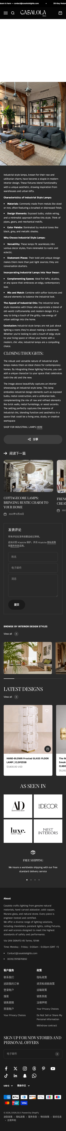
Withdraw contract (47, 1025)
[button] (46, 710)
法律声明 (42, 1003)
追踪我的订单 (11, 984)
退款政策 (8, 1117)
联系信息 (57, 1117)
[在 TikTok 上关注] (6, 1075)
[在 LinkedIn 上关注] (15, 1075)
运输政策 (42, 990)
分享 (35, 439)
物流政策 (45, 1117)
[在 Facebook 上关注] (6, 1068)
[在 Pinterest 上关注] (43, 1068)
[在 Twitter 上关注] (15, 1068)
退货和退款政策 (46, 984)
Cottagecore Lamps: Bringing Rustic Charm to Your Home (26, 502)
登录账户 (9, 990)
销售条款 (42, 996)
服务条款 (14, 546)
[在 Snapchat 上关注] (24, 1075)
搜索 (6, 996)
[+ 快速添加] (47, 749)
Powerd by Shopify (30, 1112)
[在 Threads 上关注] (34, 1068)
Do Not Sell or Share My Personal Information (49, 1017)
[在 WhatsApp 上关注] (34, 1075)
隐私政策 (51, 542)
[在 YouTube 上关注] (52, 1068)
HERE (39, 427)
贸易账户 (9, 1009)
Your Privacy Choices (15, 1015)
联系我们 (9, 977)
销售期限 (9, 1003)
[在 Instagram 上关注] (24, 1068)
